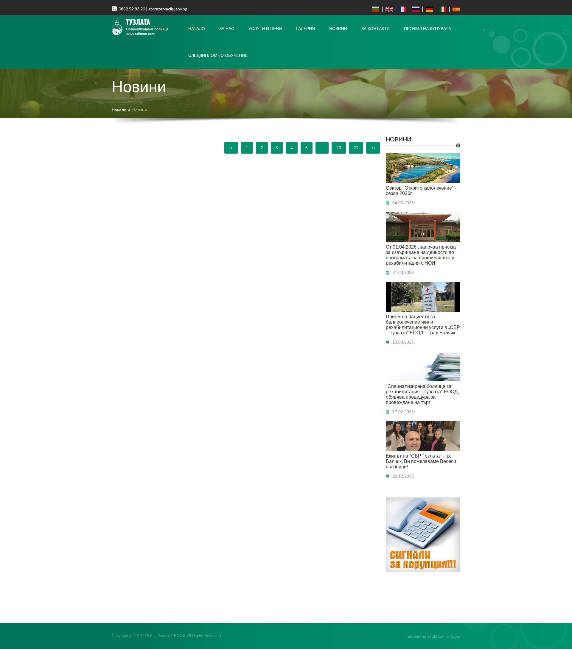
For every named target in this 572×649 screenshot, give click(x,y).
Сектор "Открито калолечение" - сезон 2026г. (421, 190)
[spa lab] (146, 27)
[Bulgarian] (374, 9)
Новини (338, 28)
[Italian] (441, 9)
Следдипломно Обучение (218, 55)
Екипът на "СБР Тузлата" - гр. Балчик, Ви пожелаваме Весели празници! (421, 461)
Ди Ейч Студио (446, 636)
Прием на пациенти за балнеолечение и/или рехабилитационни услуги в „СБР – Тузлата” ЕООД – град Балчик (423, 324)
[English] (387, 9)
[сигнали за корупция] (423, 570)
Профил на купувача (427, 28)
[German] (427, 9)
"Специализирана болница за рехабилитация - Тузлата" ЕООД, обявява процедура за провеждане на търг (422, 394)
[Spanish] (454, 9)
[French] (401, 9)
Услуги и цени (265, 28)
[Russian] (414, 9)
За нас (226, 28)
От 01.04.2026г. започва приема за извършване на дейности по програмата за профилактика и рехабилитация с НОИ (421, 255)
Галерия (305, 28)
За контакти (375, 28)
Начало (196, 28)
